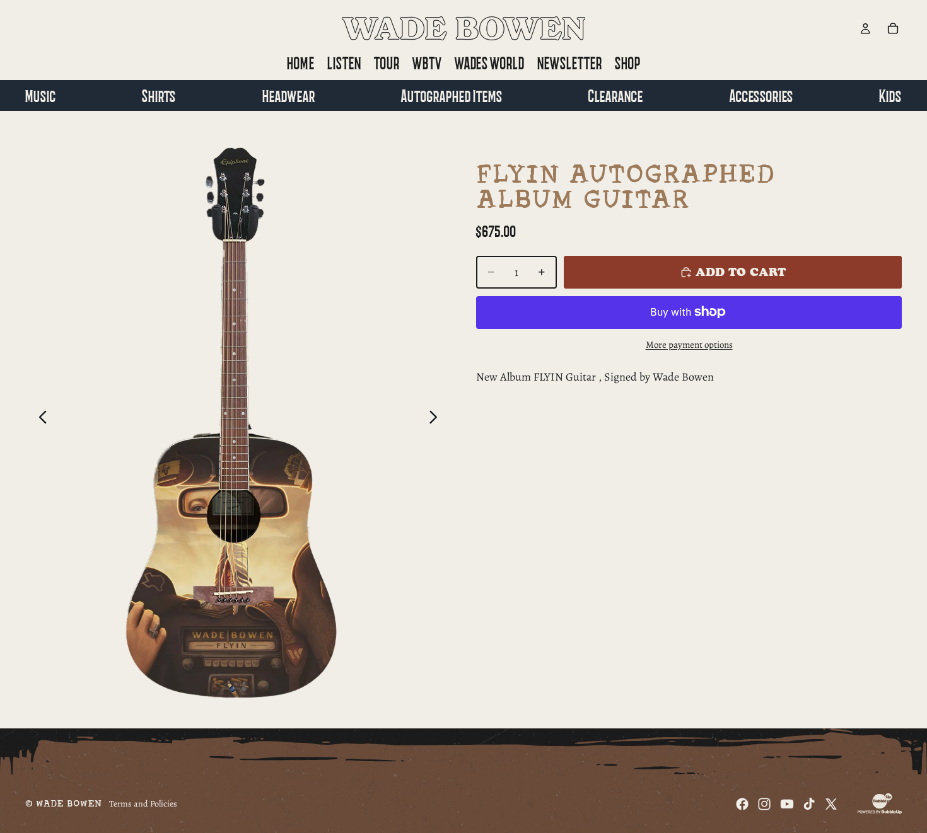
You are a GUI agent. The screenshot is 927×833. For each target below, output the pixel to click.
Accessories (761, 95)
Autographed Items (452, 95)
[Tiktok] (809, 804)
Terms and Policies (143, 804)
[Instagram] (764, 804)
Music (40, 95)
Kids (890, 95)
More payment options (689, 344)
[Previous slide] (39, 420)
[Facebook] (742, 804)
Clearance (615, 95)
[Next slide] (437, 420)
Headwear (288, 95)
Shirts (159, 95)
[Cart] (893, 28)
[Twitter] (831, 804)
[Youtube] (787, 804)
